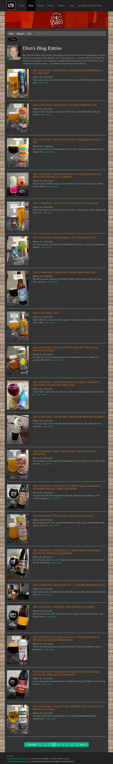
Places (61, 5)
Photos (51, 5)
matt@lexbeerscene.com (18, 761)
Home (22, 5)
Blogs (31, 5)
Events (41, 5)
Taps (72, 5)
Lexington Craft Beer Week (90, 5)
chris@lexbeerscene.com (18, 758)
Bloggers (21, 33)
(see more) (43, 82)
